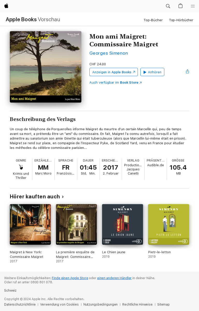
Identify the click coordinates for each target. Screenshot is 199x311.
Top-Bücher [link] (153, 20)
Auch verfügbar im (113, 82)
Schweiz (10, 290)
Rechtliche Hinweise (137, 304)
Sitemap (163, 304)
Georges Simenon (108, 53)
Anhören (154, 72)
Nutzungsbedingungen (100, 304)
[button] (168, 6)
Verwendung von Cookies (59, 304)
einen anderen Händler (114, 278)
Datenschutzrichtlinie (19, 304)
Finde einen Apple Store (70, 278)
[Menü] (193, 6)
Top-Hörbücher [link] (181, 20)
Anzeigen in (112, 72)
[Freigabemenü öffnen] (187, 72)
